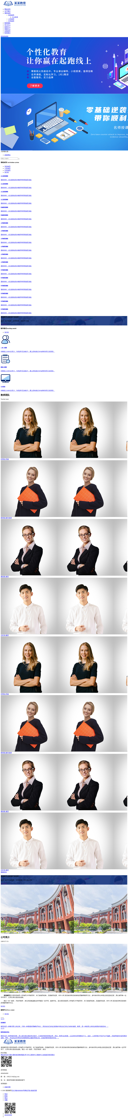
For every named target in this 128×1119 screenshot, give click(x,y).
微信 (5, 1098)
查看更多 (4, 872)
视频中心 (40, 1055)
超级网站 (7, 155)
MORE (6, 172)
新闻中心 (34, 1055)
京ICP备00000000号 (18, 1090)
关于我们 (10, 1055)
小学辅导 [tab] (7, 168)
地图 (5, 1100)
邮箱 (5, 1096)
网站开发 (27, 1090)
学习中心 (28, 1055)
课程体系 (16, 1055)
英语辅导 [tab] (7, 166)
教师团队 (22, 1055)
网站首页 (4, 1055)
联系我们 (52, 1055)
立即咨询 (4, 324)
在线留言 (46, 1055)
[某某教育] (15, 6)
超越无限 (7, 1087)
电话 (5, 1094)
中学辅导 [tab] (7, 170)
